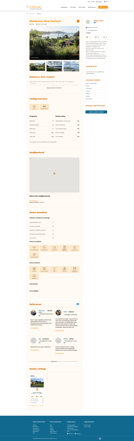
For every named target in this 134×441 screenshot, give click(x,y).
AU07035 (39, 13)
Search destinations (30, 13)
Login (107, 1)
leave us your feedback (72, 429)
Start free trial (103, 7)
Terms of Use (87, 425)
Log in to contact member (96, 112)
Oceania (52, 429)
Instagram (78, 433)
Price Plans (35, 426)
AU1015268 (45, 339)
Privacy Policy (87, 426)
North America (53, 431)
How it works (36, 428)
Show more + (54, 361)
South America (53, 433)
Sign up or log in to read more (54, 87)
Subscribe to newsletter (72, 426)
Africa (51, 426)
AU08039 (71, 311)
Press (68, 431)
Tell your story (70, 428)
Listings (34, 425)
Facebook (71, 433)
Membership (36, 431)
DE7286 (49, 310)
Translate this (34, 200)
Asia (51, 425)
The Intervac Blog (71, 425)
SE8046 (71, 339)
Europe (51, 428)
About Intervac (36, 429)
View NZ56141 (41, 405)
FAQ (34, 433)
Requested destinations (34, 405)
